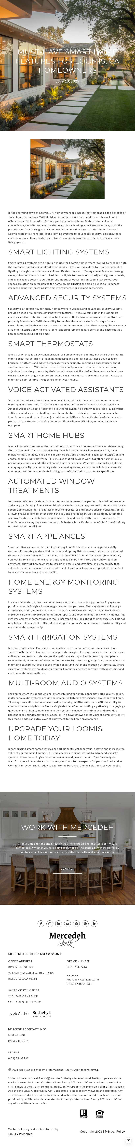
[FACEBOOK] (41, 923)
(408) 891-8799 (18, 1058)
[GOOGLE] (85, 923)
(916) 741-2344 (18, 1040)
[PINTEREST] (76, 923)
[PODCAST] (94, 923)
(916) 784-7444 (77, 967)
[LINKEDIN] (58, 923)
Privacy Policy (115, 1131)
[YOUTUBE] (67, 923)
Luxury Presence (20, 1134)
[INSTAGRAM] (49, 923)
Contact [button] (67, 868)
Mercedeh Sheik (29, 765)
